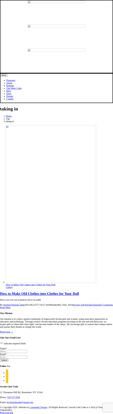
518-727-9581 (13, 397)
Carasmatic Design (38, 407)
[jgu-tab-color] (56, 26)
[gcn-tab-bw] (56, 2)
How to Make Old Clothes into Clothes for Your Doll (30, 284)
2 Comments (107, 305)
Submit (4, 360)
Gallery (9, 287)
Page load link (6, 412)
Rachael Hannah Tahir (13, 305)
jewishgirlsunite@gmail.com (20, 402)
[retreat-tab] (56, 51)
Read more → (6, 332)
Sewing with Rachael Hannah (87, 305)
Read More (5, 307)
